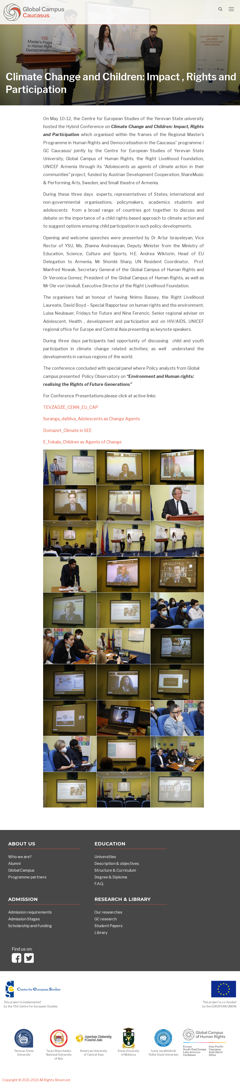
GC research (105, 919)
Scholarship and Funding (30, 926)
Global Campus (21, 870)
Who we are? (20, 857)
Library (100, 932)
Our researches (108, 912)
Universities (105, 857)
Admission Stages (24, 919)
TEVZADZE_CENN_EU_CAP (70, 407)
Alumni (14, 863)
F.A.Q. (99, 883)
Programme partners (27, 877)
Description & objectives (116, 863)
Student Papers (108, 926)
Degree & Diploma (110, 877)
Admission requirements (30, 912)
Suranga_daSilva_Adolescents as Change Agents (91, 418)
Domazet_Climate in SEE (67, 430)
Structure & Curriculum (115, 870)
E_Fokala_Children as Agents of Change (82, 441)
